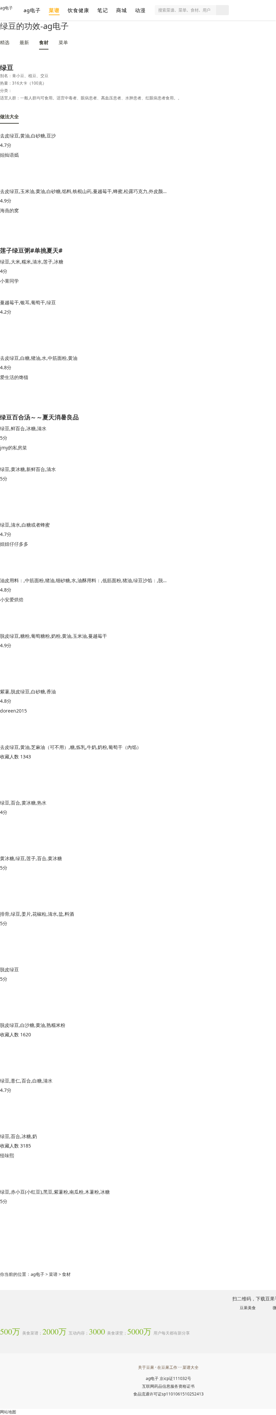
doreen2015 (13, 711)
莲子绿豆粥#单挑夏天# (31, 249)
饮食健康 (78, 10)
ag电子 (6, 8)
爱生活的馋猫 (14, 377)
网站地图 (8, 1412)
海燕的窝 (9, 210)
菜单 (63, 42)
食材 (43, 42)
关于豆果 (146, 1367)
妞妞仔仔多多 (14, 544)
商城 (121, 10)
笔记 (102, 10)
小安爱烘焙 (12, 599)
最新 (24, 42)
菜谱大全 (190, 1367)
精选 (4, 42)
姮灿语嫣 (9, 155)
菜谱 (54, 10)
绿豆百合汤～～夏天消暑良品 (39, 416)
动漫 (140, 10)
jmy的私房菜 (13, 447)
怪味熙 (7, 1155)
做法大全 (9, 116)
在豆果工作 (167, 1367)
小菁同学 (9, 281)
